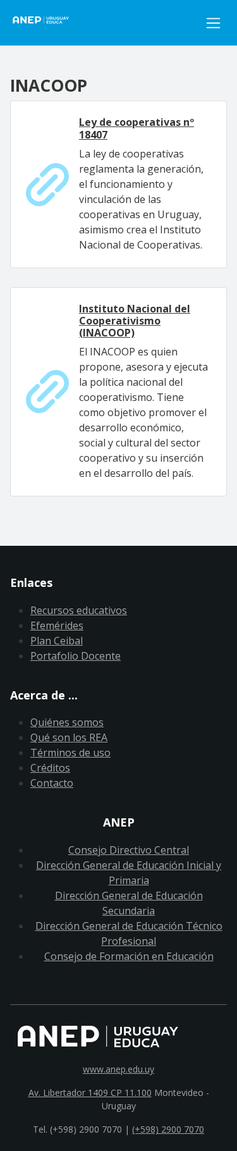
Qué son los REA (68, 737)
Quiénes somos (67, 722)
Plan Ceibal (56, 641)
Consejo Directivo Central (128, 850)
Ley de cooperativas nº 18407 (136, 128)
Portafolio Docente (75, 656)
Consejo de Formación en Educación (129, 956)
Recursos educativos (78, 610)
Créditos (50, 768)
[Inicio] (105, 22)
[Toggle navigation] (213, 23)
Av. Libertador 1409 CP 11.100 (90, 1092)
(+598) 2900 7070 (168, 1129)
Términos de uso (70, 753)
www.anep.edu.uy (118, 1069)
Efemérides (56, 625)
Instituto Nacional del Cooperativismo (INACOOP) (134, 321)
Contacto (51, 783)
